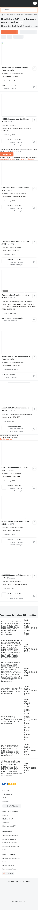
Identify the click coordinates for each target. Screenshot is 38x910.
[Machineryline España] (14, 3)
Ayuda (4, 797)
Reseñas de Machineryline (10, 846)
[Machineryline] (2, 14)
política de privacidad (7, 159)
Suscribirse (7, 154)
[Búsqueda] (35, 10)
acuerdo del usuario (27, 159)
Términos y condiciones (10, 835)
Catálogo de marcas (8, 850)
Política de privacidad (9, 839)
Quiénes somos (7, 794)
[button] (35, 3)
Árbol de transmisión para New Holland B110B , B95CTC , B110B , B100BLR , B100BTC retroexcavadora (11, 690)
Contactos (5, 801)
